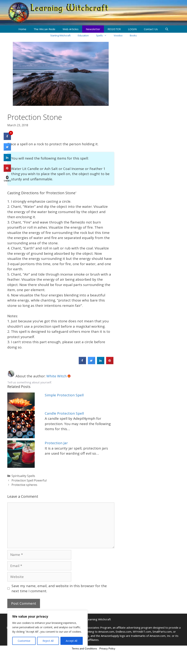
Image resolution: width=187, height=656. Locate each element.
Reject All (48, 640)
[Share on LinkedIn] (7, 160)
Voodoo (118, 35)
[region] (47, 629)
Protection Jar (56, 443)
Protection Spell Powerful (29, 480)
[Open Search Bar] (166, 29)
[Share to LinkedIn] (100, 363)
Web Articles (71, 29)
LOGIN (132, 29)
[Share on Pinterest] (109, 363)
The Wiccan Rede (44, 29)
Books (133, 35)
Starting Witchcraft (60, 35)
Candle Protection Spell (64, 413)
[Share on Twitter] (91, 363)
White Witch (57, 376)
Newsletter (93, 29)
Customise (24, 640)
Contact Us (151, 29)
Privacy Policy (107, 648)
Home (22, 29)
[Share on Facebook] (82, 363)
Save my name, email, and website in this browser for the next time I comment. (59, 588)
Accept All (71, 640)
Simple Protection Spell (64, 395)
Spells (99, 35)
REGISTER (114, 29)
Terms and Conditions (84, 648)
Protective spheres (24, 485)
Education (83, 35)
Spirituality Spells (23, 476)
